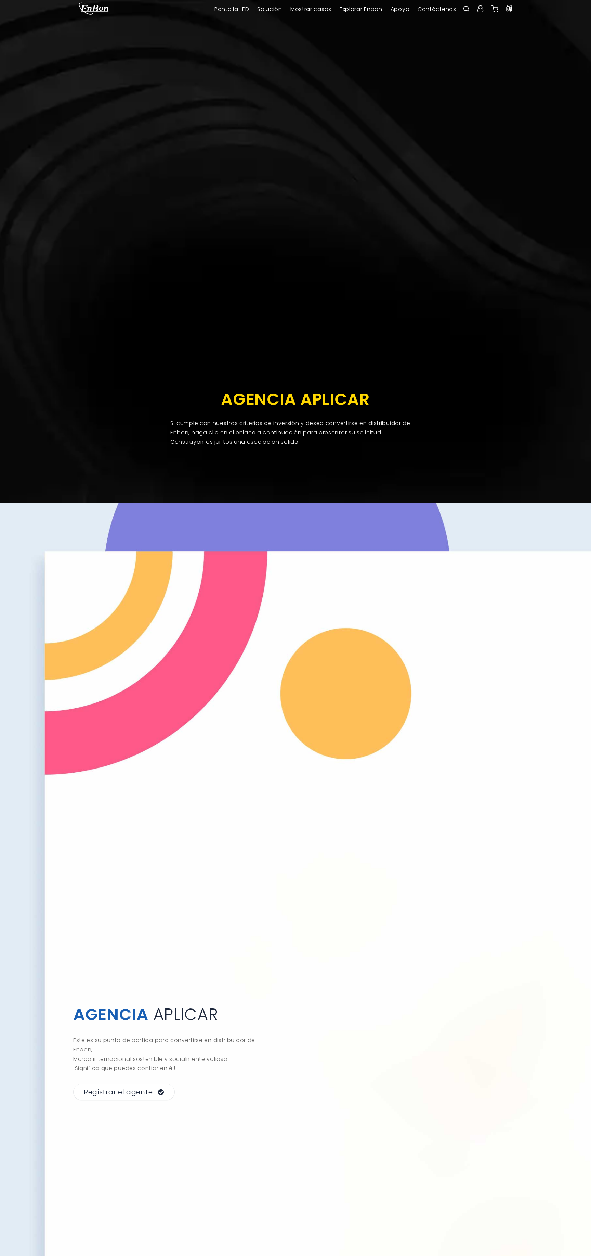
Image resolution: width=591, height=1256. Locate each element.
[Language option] (509, 9)
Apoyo (400, 9)
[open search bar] (466, 9)
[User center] (480, 9)
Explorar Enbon (361, 9)
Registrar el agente (118, 1092)
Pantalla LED (231, 9)
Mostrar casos (310, 9)
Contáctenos (437, 9)
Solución (269, 9)
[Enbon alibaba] (495, 9)
